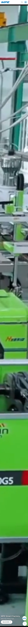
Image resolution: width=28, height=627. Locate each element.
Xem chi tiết (6, 622)
